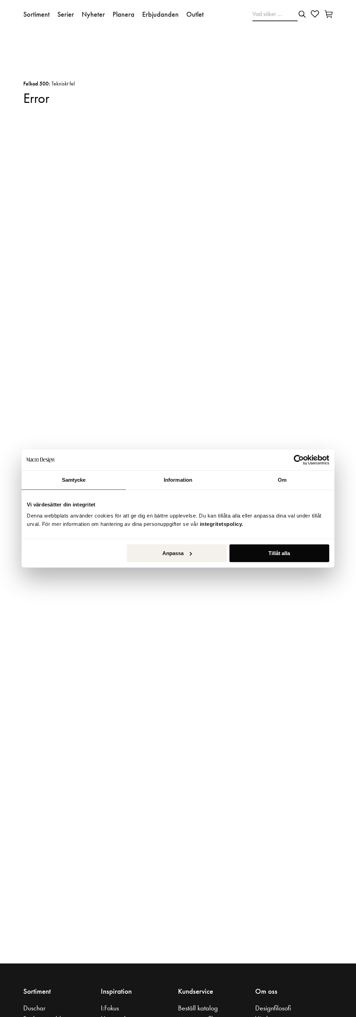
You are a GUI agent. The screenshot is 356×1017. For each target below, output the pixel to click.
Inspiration (116, 991)
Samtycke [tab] (74, 480)
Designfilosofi (273, 1007)
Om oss (266, 991)
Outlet (195, 14)
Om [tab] (282, 480)
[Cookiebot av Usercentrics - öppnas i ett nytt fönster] (298, 460)
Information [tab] (178, 480)
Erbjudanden (160, 14)
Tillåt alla (279, 553)
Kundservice (195, 991)
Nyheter (93, 14)
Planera (124, 14)
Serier (65, 14)
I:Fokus (110, 1007)
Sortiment (36, 14)
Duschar (34, 1007)
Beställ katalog (198, 1007)
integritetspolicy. (222, 524)
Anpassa (173, 553)
